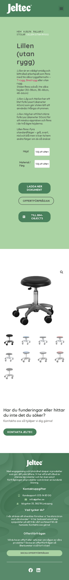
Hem (19, 31)
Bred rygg (31, 80)
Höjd (25, 151)
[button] (61, 8)
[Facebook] (30, 570)
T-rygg (21, 80)
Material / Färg (24, 164)
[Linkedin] (38, 570)
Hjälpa (27, 31)
